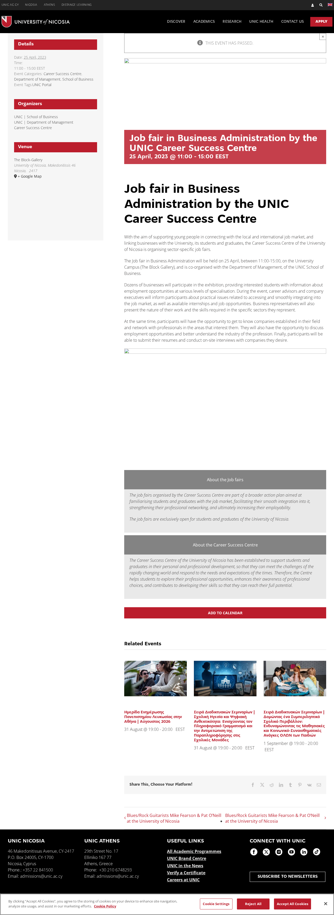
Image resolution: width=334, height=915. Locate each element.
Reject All (253, 903)
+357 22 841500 (38, 870)
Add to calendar (225, 613)
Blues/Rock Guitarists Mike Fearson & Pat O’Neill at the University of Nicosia (174, 818)
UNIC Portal (41, 84)
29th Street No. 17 (101, 851)
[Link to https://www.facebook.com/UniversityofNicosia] (254, 852)
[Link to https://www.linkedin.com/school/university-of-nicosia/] (304, 852)
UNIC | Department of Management (43, 122)
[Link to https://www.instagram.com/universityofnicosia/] (279, 852)
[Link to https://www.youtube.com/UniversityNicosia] (291, 852)
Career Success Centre (62, 73)
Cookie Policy (105, 906)
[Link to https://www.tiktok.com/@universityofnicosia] (316, 852)
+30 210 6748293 (115, 870)
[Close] (325, 903)
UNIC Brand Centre (186, 858)
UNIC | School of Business (36, 116)
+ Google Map (30, 176)
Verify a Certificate (186, 873)
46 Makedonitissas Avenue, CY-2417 (41, 851)
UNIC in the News (185, 866)
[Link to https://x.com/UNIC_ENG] (266, 852)
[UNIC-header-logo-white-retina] (36, 18)
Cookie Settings (216, 903)
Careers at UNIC (183, 880)
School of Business (77, 79)
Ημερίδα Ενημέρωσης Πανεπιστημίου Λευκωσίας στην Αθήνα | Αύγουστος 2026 (153, 717)
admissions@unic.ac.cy (41, 876)
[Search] (318, 5)
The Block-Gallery (28, 159)
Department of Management (37, 79)
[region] (167, 904)
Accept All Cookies (292, 903)
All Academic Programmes (194, 851)
